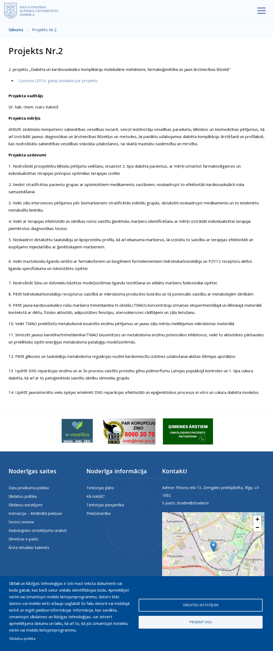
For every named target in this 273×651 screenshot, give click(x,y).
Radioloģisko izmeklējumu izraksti (38, 530)
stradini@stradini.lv (193, 503)
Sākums (16, 29)
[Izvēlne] (261, 10)
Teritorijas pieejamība (105, 504)
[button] (213, 546)
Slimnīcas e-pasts (23, 538)
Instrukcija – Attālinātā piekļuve (35, 513)
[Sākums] (31, 11)
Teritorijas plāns (100, 487)
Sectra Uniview (21, 521)
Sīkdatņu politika (23, 496)
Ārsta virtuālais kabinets (29, 547)
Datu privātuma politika (29, 487)
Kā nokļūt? (95, 496)
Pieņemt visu (201, 622)
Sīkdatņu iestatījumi (25, 504)
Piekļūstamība (98, 513)
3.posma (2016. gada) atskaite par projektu (57, 80)
